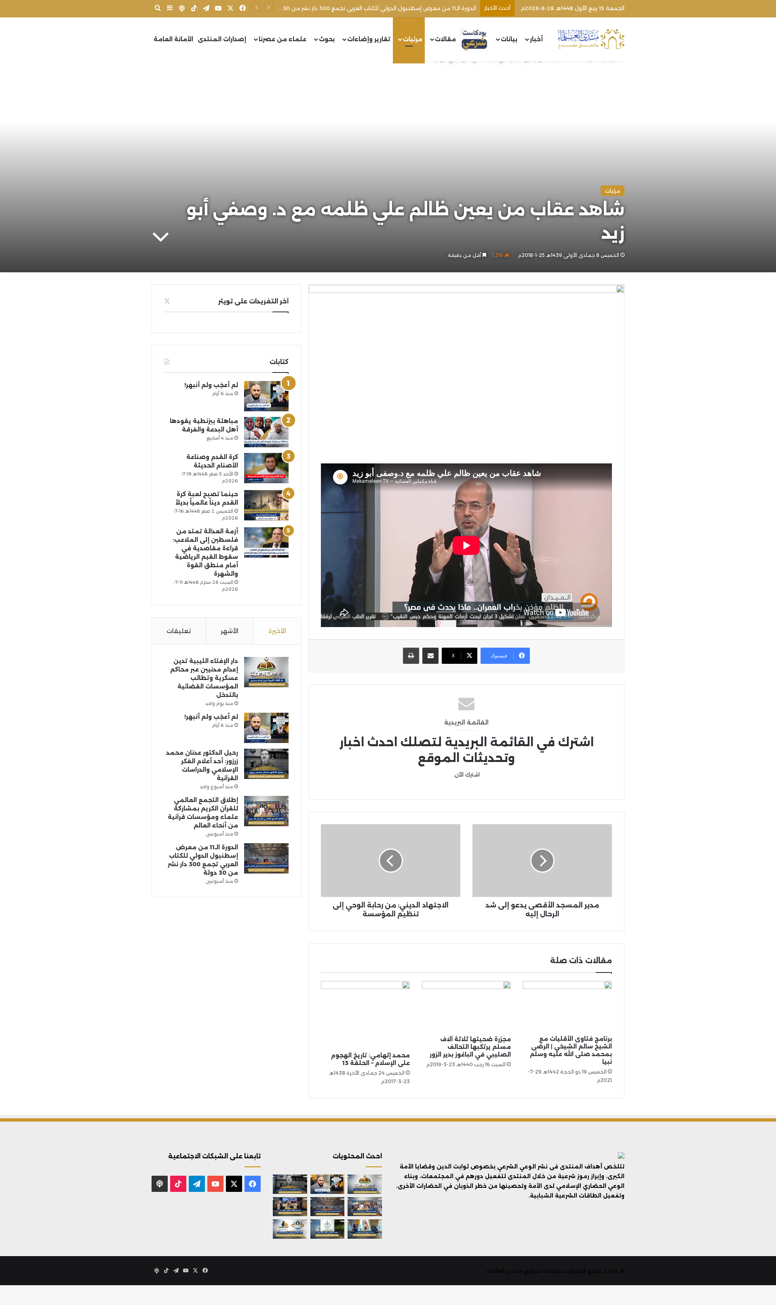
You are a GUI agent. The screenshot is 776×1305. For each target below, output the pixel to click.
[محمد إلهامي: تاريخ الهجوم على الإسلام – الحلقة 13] (365, 1014)
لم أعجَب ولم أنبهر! (211, 385)
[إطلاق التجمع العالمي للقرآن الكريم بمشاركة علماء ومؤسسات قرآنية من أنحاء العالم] (266, 811)
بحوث (327, 39)
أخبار (536, 39)
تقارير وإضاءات (368, 39)
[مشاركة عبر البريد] (430, 656)
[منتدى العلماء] (590, 39)
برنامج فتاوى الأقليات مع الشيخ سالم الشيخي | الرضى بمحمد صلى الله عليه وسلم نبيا (571, 1050)
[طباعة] (411, 656)
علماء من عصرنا (282, 39)
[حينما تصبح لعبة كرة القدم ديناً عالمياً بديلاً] (266, 505)
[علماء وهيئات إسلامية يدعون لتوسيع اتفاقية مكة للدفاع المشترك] (365, 1229)
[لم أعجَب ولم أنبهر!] (266, 396)
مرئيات (412, 39)
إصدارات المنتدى (222, 39)
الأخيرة (277, 631)
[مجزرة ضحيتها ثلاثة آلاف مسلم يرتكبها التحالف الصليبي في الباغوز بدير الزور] (466, 1006)
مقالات (445, 39)
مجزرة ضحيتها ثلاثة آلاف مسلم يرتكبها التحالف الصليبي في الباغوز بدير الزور (470, 1047)
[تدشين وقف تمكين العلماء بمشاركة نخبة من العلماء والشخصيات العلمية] (290, 1207)
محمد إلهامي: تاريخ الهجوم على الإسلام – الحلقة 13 (370, 1059)
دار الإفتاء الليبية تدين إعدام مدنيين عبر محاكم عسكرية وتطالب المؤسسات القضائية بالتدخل (204, 678)
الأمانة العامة (173, 39)
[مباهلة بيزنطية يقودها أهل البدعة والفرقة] (266, 432)
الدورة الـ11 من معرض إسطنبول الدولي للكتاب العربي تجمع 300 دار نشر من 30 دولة (373, 8)
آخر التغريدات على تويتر (253, 301)
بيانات (509, 39)
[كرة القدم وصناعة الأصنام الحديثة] (266, 468)
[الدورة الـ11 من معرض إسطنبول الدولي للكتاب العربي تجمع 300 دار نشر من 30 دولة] (266, 858)
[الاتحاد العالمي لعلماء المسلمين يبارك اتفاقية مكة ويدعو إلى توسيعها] (327, 1229)
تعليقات (179, 631)
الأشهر (229, 631)
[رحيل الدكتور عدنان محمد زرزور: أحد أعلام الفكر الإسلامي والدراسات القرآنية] (266, 764)
